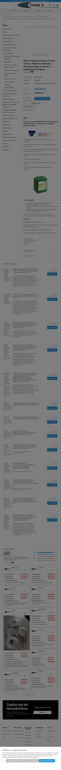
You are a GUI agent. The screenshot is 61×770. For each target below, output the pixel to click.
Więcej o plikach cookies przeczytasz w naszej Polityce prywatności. (20, 757)
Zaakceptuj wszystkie (47, 760)
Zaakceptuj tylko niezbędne (16, 760)
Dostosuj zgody (32, 760)
